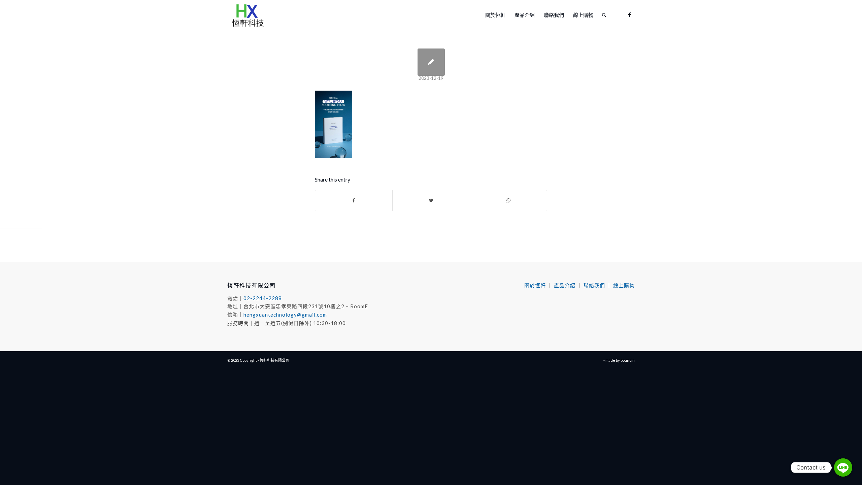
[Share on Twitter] (431, 200)
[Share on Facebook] (353, 200)
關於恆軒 (535, 285)
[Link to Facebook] (630, 14)
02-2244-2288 (262, 298)
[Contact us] (843, 467)
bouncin (628, 360)
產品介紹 (564, 285)
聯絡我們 (594, 285)
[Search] (604, 15)
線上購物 (624, 285)
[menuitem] (495, 15)
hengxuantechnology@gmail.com (285, 315)
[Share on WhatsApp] (508, 200)
